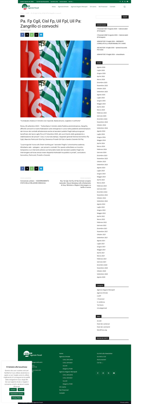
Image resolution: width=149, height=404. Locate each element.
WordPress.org (102, 330)
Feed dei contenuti (103, 324)
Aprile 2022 (101, 216)
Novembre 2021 (102, 231)
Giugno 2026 (101, 73)
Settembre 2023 (102, 165)
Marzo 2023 (101, 183)
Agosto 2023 (101, 168)
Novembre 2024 (102, 122)
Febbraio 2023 (102, 186)
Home (22, 13)
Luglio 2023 (101, 171)
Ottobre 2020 (101, 271)
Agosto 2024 (101, 131)
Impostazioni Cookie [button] (16, 393)
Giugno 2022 (101, 210)
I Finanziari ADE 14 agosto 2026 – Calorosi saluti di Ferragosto (112, 30)
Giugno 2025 (101, 101)
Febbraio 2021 (102, 259)
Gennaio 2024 (101, 152)
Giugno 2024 (101, 137)
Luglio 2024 (101, 134)
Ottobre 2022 (101, 198)
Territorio (100, 305)
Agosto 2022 (101, 204)
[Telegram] (41, 35)
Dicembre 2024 (102, 119)
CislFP (27, 13)
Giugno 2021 (101, 247)
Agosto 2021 (101, 241)
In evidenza (101, 302)
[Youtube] (127, 1)
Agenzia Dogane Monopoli (106, 290)
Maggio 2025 (101, 104)
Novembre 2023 (102, 158)
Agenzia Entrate (102, 293)
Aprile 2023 (101, 180)
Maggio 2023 (101, 177)
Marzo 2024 (101, 146)
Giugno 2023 (101, 174)
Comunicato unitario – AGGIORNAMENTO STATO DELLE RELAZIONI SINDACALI (34, 182)
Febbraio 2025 (102, 113)
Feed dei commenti (103, 327)
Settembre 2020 (102, 274)
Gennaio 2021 (101, 262)
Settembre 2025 (102, 92)
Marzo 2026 (101, 79)
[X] (125, 1)
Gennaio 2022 (101, 225)
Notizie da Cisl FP (102, 338)
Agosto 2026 (101, 67)
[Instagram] (122, 1)
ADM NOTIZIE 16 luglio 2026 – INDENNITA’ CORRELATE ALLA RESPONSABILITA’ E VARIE (111, 42)
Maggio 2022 (101, 213)
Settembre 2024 (102, 128)
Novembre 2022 (102, 195)
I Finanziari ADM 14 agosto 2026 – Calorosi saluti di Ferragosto (112, 36)
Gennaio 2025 (101, 116)
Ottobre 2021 (101, 234)
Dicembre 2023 (102, 155)
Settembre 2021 (102, 237)
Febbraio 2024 (102, 149)
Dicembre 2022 (102, 192)
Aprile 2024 (101, 143)
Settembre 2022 (102, 201)
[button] (124, 6)
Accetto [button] (13, 389)
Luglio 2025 (101, 98)
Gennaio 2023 (101, 189)
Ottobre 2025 (101, 88)
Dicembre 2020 (102, 265)
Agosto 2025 (101, 95)
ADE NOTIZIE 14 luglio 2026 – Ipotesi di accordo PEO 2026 (112, 49)
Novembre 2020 (102, 268)
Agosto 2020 (101, 277)
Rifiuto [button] (21, 389)
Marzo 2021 (101, 256)
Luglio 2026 (101, 70)
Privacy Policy (16, 398)
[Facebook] (120, 1)
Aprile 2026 (101, 76)
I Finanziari (101, 299)
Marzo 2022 (101, 219)
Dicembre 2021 (102, 228)
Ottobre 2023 (101, 161)
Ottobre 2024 (101, 125)
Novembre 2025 (102, 85)
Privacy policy (124, 402)
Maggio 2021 (101, 250)
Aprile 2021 (101, 253)
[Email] (36, 35)
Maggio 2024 (101, 140)
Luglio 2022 (101, 207)
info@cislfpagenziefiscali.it (34, 362)
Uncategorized (102, 308)
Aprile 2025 (101, 107)
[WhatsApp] (32, 35)
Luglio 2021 (101, 244)
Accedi (99, 321)
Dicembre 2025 (102, 82)
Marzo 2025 (101, 110)
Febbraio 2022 (102, 222)
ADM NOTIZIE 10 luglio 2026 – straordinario (110, 54)
